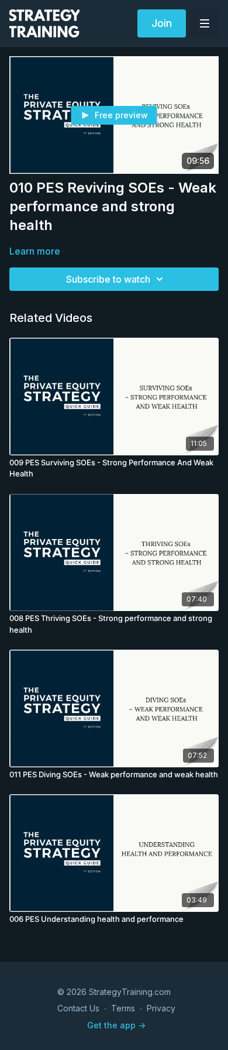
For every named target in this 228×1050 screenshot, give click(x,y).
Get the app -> (116, 1025)
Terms (123, 1008)
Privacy (161, 1008)
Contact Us (78, 1008)
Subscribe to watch (108, 279)
